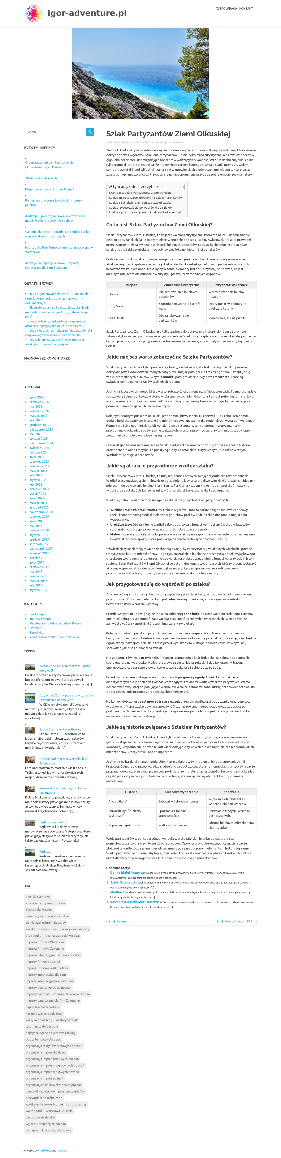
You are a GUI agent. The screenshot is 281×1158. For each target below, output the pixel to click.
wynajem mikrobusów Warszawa (48, 1130)
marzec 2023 (38, 470)
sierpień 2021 (38, 493)
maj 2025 (35, 434)
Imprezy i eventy (40, 618)
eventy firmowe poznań (42, 929)
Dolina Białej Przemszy (128, 872)
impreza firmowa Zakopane (45, 948)
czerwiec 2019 (39, 516)
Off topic (35, 628)
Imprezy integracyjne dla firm (46, 974)
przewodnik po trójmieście (44, 1098)
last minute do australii (42, 1026)
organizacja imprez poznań (44, 1078)
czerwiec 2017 (39, 567)
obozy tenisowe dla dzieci (44, 1039)
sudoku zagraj (76, 1104)
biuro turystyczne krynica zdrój (47, 916)
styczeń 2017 (38, 590)
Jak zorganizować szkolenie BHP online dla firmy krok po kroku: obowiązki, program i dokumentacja (57, 298)
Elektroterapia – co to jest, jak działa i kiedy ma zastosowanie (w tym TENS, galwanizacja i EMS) (57, 312)
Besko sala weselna (39, 909)
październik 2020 (41, 512)
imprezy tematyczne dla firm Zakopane (53, 1000)
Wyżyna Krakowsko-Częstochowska (158, 142)
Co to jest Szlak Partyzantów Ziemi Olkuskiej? (142, 192)
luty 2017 (35, 585)
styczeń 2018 (38, 535)
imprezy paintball (38, 994)
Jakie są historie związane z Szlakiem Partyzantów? (146, 212)
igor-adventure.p (118, 142)
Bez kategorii (38, 614)
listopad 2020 (39, 507)
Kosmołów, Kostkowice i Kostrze (134, 902)
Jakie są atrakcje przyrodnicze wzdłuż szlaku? (142, 202)
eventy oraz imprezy (75, 929)
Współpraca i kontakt (234, 8)
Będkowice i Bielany (53, 822)
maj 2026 (35, 406)
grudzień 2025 (39, 425)
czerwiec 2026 (39, 402)
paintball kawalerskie (40, 1091)
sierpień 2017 (38, 558)
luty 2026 (35, 420)
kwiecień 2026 (39, 411)
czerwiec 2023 (39, 461)
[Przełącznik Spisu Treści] (179, 187)
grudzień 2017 (39, 539)
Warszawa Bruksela (59, 1111)
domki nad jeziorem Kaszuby (46, 922)
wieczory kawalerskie (40, 1117)
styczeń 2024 (38, 452)
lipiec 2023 (36, 457)
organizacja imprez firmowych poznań (52, 1059)
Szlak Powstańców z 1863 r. (235, 921)
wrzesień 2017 (39, 553)
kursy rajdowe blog (39, 1020)
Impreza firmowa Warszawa (45, 942)
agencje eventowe (38, 896)
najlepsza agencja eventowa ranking (51, 1033)
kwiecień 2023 (39, 466)
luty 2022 (35, 484)
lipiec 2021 (36, 498)
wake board (34, 1111)
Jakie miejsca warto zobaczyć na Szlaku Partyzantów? (147, 197)
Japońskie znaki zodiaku (43, 1007)
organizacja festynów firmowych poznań (54, 1046)
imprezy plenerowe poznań (71, 994)
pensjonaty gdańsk (71, 1091)
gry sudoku (33, 935)
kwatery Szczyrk (67, 1020)
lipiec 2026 (36, 397)
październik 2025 (41, 429)
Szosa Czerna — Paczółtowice (60, 729)
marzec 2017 (38, 580)
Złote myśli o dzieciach (41, 178)
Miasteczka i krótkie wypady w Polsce (55, 623)
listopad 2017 (39, 544)
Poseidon (62, 1150)
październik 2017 (41, 548)
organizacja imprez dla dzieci (46, 1052)
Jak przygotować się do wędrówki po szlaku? (141, 207)
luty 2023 (35, 475)
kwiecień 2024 (39, 447)
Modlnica (117, 892)
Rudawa (45, 851)
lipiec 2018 (36, 521)
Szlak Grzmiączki (123, 882)
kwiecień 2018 (39, 530)
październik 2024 (41, 443)
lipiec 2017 (36, 562)
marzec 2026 (38, 415)
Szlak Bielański (118, 921)
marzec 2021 (38, 502)
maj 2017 (35, 571)
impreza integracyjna (40, 955)
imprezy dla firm (69, 955)
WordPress (44, 1150)
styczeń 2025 (38, 438)
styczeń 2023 (38, 480)
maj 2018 (35, 525)
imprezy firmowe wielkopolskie (47, 968)
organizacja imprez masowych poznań (52, 1072)
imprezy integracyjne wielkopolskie (50, 981)
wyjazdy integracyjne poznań (46, 1124)
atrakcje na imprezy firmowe (45, 903)
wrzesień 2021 (39, 489)
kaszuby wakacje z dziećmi (44, 1013)
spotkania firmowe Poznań (44, 1104)
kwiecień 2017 (39, 576)
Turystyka (36, 632)
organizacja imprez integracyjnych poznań (55, 1065)
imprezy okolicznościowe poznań (48, 987)
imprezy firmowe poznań (43, 961)
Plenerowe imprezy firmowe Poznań (49, 189)
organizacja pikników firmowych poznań (54, 1085)
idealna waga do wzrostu (62, 935)
